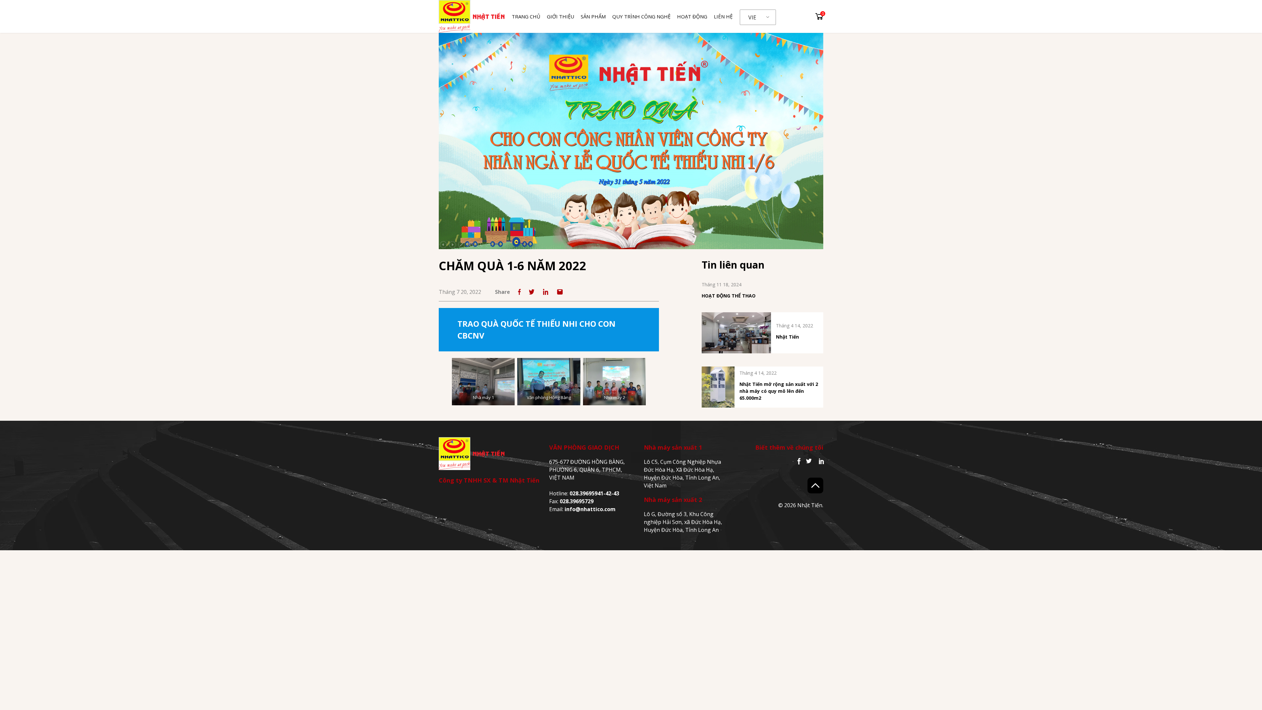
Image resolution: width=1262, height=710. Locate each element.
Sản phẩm (593, 16)
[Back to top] (815, 485)
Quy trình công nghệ (641, 16)
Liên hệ (723, 16)
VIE (752, 17)
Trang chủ (526, 16)
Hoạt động (692, 16)
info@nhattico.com (590, 509)
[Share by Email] (560, 292)
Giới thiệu (560, 16)
